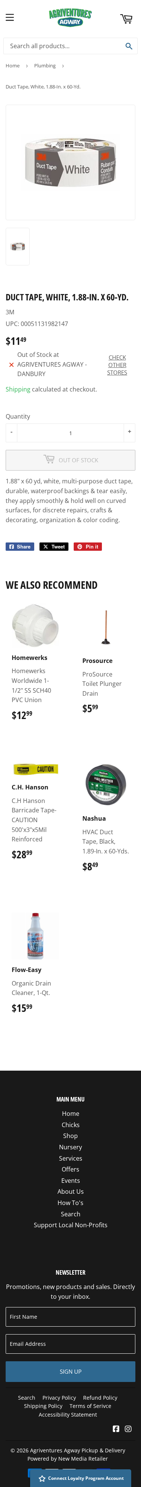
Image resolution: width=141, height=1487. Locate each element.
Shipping (18, 389)
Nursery (70, 1147)
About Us (71, 1191)
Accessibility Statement (68, 1414)
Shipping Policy (43, 1405)
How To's (70, 1203)
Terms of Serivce (90, 1405)
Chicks (71, 1125)
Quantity (18, 416)
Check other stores (117, 364)
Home (13, 65)
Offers (70, 1169)
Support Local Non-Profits (71, 1225)
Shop (70, 1136)
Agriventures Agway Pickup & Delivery (77, 1450)
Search (70, 1214)
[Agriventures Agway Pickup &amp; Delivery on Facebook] (116, 1429)
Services (70, 1158)
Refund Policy (100, 1397)
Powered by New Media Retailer (67, 1458)
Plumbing (45, 65)
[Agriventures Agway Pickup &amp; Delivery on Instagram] (128, 1429)
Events (70, 1180)
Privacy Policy (59, 1397)
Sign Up (71, 1371)
